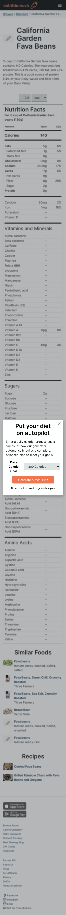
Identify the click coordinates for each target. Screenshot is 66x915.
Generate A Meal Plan (33, 480)
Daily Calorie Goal (14, 466)
